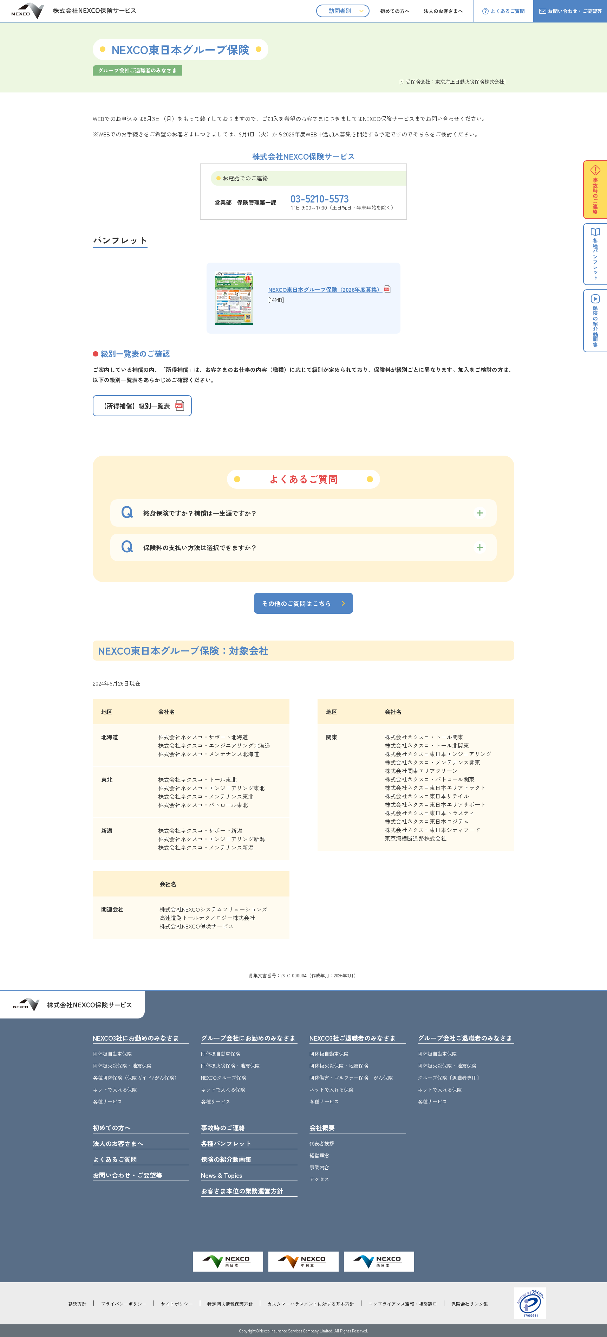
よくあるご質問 (507, 10)
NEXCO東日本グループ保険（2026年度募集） (325, 289)
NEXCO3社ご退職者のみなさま (352, 1037)
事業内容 (319, 1167)
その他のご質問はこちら (296, 603)
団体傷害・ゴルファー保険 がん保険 (351, 1077)
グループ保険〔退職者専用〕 (450, 1077)
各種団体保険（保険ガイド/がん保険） (136, 1077)
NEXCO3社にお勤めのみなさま (136, 1037)
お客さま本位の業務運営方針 (242, 1190)
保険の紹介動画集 (226, 1159)
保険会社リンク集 (469, 1303)
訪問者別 (340, 10)
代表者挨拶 (321, 1143)
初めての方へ (395, 10)
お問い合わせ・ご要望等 (575, 10)
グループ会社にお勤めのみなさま (248, 1037)
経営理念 (319, 1155)
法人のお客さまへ (443, 10)
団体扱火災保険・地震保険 (122, 1065)
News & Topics (221, 1174)
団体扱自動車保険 (112, 1053)
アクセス (319, 1179)
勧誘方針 (77, 1303)
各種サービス (107, 1101)
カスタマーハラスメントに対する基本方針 (310, 1303)
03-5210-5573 (320, 198)
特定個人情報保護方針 (230, 1303)
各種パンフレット (226, 1143)
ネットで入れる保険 (115, 1089)
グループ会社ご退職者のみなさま (465, 1037)
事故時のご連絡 (223, 1127)
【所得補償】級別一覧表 (135, 405)
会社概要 (322, 1127)
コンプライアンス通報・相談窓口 (402, 1303)
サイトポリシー (177, 1303)
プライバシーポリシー (123, 1303)
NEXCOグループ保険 (223, 1077)
